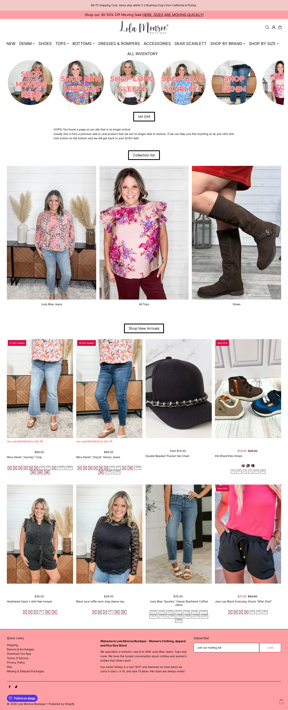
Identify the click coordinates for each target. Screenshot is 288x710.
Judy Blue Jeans (51, 304)
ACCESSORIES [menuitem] (157, 43)
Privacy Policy (16, 662)
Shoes (236, 304)
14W (61, 467)
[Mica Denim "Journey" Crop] (40, 388)
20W (108, 471)
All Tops (144, 304)
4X (265, 611)
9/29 (194, 611)
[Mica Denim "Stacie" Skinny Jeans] (109, 388)
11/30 (203, 611)
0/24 (153, 611)
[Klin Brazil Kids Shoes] (248, 388)
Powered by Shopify (62, 704)
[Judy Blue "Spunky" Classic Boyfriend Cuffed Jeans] (179, 534)
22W (116, 471)
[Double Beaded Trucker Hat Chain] (179, 388)
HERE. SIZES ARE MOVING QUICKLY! (173, 15)
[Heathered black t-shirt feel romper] (40, 534)
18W (188, 616)
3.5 (239, 471)
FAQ (9, 667)
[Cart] (280, 27)
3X (258, 611)
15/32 (163, 616)
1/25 (161, 611)
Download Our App (19, 653)
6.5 (262, 471)
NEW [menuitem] (10, 43)
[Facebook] (9, 686)
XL (41, 611)
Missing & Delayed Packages (25, 671)
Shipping (12, 645)
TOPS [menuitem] (60, 43)
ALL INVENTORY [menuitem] (142, 53)
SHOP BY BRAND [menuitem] (226, 43)
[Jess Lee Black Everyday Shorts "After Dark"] (248, 534)
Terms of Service (17, 658)
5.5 (256, 471)
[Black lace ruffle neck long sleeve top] (109, 534)
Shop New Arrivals (144, 328)
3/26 (169, 611)
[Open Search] (267, 27)
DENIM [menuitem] (25, 43)
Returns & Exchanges (20, 649)
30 (42, 467)
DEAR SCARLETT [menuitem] (190, 43)
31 (48, 467)
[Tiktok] (16, 686)
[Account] (273, 27)
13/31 (153, 616)
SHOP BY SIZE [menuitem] (262, 43)
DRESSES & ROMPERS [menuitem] (119, 43)
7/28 (186, 611)
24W (178, 620)
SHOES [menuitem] (45, 43)
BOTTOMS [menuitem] (82, 43)
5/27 (178, 611)
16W (69, 467)
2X (252, 611)
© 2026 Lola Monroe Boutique (26, 704)
